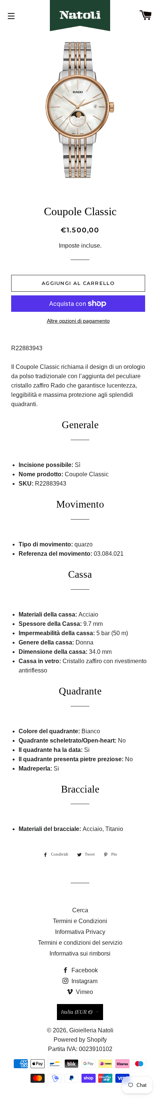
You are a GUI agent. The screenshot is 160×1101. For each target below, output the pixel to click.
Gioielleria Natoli (91, 1030)
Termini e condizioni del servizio (80, 943)
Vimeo (83, 992)
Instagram (83, 981)
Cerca (80, 910)
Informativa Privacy (80, 932)
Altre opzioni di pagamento (78, 321)
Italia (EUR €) (76, 1012)
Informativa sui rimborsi (80, 953)
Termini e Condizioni (80, 921)
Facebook (84, 970)
